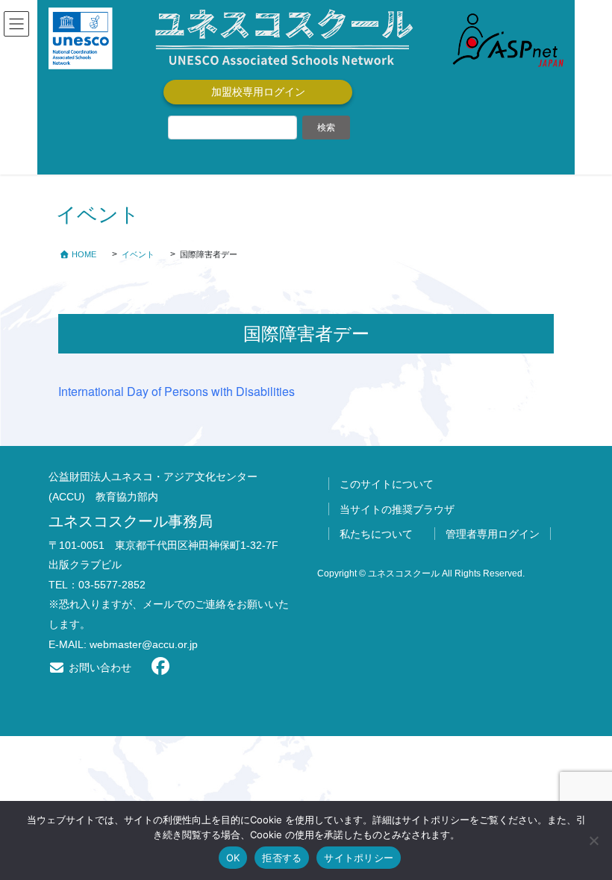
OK (233, 858)
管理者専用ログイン (493, 534)
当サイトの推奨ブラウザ (397, 509)
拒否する (282, 858)
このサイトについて (387, 484)
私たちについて (376, 534)
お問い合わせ (98, 667)
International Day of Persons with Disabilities (176, 391)
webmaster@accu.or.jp (144, 644)
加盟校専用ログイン (258, 92)
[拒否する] (593, 840)
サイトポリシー (358, 858)
